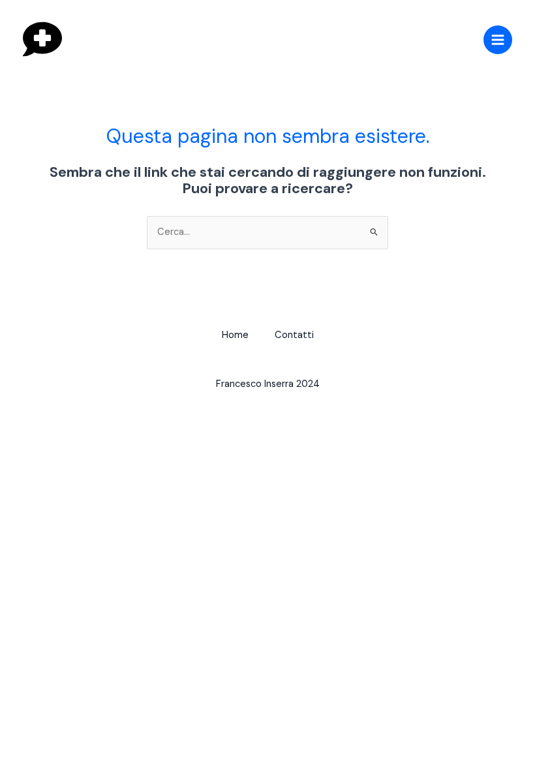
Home (235, 335)
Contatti (294, 335)
